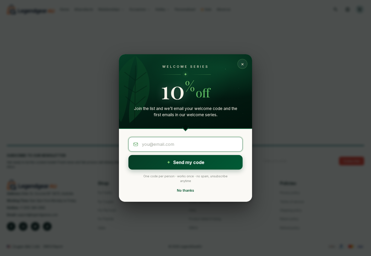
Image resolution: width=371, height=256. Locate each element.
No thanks (185, 190)
